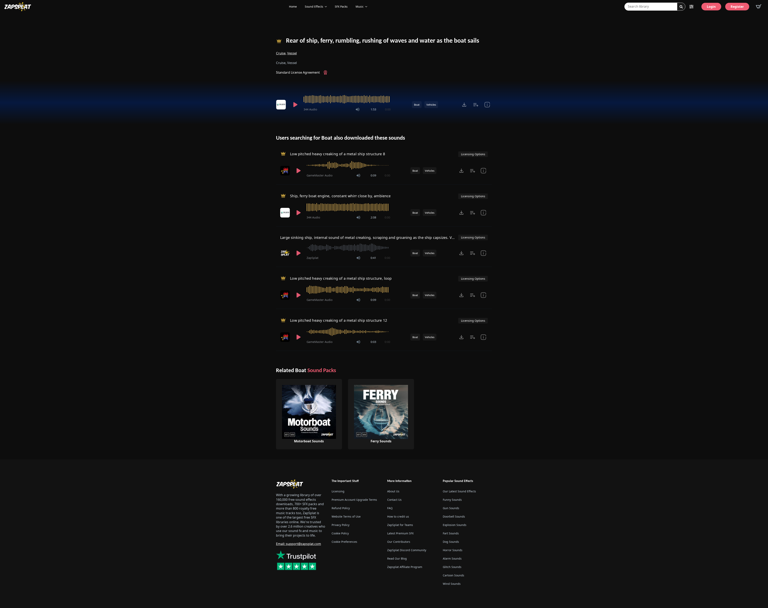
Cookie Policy (340, 533)
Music (360, 6)
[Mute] (358, 109)
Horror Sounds (452, 550)
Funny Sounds (452, 500)
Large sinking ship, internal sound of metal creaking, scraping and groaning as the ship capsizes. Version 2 (373, 237)
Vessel (292, 53)
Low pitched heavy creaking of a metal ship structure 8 (337, 153)
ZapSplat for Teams (400, 525)
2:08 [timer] (373, 217)
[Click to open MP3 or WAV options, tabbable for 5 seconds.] (464, 104)
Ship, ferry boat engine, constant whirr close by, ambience (340, 195)
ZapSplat (312, 258)
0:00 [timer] (388, 109)
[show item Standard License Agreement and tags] (487, 104)
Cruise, (281, 53)
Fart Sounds (451, 533)
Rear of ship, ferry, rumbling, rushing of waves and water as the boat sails (382, 41)
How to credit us (398, 516)
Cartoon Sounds (453, 575)
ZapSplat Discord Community (406, 550)
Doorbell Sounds (454, 516)
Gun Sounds (451, 508)
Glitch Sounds (452, 567)
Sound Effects (314, 6)
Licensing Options (473, 154)
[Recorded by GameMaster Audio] (285, 170)
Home (293, 6)
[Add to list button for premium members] (475, 104)
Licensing (338, 491)
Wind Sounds (452, 584)
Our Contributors (398, 542)
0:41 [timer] (373, 258)
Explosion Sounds (454, 525)
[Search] (681, 7)
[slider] (347, 99)
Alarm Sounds (452, 558)
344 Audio (310, 109)
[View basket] (758, 6)
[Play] (295, 104)
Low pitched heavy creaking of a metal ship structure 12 (338, 320)
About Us (393, 491)
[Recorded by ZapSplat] (285, 253)
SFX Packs (341, 6)
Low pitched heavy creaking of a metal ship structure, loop (341, 278)
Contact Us (394, 500)
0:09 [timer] (373, 175)
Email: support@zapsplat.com (298, 544)
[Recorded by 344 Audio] (281, 104)
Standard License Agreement (298, 72)
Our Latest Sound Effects (459, 491)
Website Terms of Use (346, 516)
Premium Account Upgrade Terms (354, 500)
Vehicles (431, 104)
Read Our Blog (397, 558)
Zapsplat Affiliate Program (404, 567)
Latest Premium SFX (400, 533)
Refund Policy (341, 508)
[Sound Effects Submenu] (327, 6)
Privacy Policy (340, 525)
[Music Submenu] (367, 6)
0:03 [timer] (373, 342)
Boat (417, 104)
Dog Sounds (451, 542)
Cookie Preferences (344, 542)
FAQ (390, 508)
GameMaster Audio (320, 175)
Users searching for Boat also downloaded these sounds (340, 138)
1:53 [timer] (373, 109)
